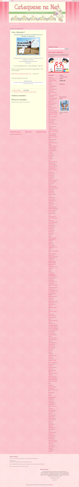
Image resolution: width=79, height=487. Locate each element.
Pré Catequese (51, 364)
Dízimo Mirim (51, 191)
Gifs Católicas (51, 233)
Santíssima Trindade (52, 410)
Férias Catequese (51, 216)
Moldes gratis (51, 314)
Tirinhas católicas (51, 435)
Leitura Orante (51, 280)
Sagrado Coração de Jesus (53, 406)
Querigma (50, 374)
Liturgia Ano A (51, 289)
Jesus (49, 271)
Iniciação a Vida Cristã (52, 266)
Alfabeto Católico (51, 78)
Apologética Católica (52, 89)
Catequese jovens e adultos (53, 136)
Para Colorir (51, 349)
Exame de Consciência (52, 210)
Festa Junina (50, 220)
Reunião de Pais (51, 388)
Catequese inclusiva (52, 133)
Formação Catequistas (52, 222)
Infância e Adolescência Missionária (52, 264)
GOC (49, 236)
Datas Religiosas (51, 168)
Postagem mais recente (15, 132)
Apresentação (51, 90)
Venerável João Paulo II (52, 440)
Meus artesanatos (51, 304)
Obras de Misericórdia (52, 334)
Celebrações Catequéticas (53, 142)
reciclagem (50, 385)
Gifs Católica (51, 231)
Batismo (50, 101)
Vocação (50, 448)
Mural (49, 318)
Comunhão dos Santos (52, 145)
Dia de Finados (51, 176)
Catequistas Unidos (52, 139)
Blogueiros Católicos (52, 107)
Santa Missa (50, 408)
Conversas (50, 152)
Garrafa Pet (50, 228)
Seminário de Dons (52, 418)
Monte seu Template (52, 317)
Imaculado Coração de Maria (53, 251)
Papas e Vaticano (51, 347)
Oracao (50, 336)
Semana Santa (51, 416)
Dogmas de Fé (51, 192)
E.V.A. (50, 195)
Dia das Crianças (51, 173)
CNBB (50, 144)
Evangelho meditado (52, 207)
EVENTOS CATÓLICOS (53, 208)
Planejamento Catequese (52, 360)
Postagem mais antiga (41, 132)
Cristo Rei (50, 158)
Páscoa (50, 352)
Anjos (49, 83)
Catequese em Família (52, 129)
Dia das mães (51, 175)
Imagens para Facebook (52, 256)
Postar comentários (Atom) (17, 134)
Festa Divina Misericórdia (53, 218)
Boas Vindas (51, 109)
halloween (50, 242)
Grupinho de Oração (52, 238)
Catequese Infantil (51, 135)
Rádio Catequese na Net (52, 379)
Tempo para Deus (27, 91)
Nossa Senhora (51, 323)
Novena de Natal (51, 331)
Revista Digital (51, 392)
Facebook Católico (52, 213)
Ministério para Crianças (52, 307)
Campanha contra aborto (52, 112)
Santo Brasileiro (51, 411)
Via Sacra (50, 443)
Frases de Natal (51, 225)
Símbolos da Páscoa (52, 419)
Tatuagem (50, 422)
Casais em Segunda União (53, 123)
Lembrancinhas (51, 283)
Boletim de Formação (52, 110)
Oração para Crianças (52, 339)
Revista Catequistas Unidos (53, 389)
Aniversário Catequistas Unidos (52, 81)
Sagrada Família (51, 404)
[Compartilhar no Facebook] (27, 90)
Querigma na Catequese (52, 377)
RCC (49, 383)
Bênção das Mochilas (52, 103)
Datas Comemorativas (52, 166)
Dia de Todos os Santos (52, 180)
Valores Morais (51, 438)
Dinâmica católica (51, 186)
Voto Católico (51, 449)
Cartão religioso (51, 120)
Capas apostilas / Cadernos (53, 116)
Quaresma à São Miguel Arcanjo (52, 371)
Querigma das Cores (52, 376)
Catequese (50, 128)
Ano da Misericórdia (52, 86)
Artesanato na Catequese (52, 92)
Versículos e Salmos (33, 91)
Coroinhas (50, 153)
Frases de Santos (51, 226)
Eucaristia (50, 205)
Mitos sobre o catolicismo (53, 311)
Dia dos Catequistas (52, 181)
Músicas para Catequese (52, 320)
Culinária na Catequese (52, 161)
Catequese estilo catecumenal (53, 131)
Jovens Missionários (52, 277)
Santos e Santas (51, 415)
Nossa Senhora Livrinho (52, 326)
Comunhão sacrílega (52, 147)
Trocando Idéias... (51, 437)
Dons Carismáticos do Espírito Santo (56, 52)
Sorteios (50, 421)
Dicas (49, 184)
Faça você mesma (51, 211)
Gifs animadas (51, 230)
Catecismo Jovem (51, 126)
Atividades (50, 96)
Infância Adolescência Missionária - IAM (52, 262)
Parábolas (50, 350)
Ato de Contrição (51, 99)
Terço (49, 430)
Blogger (51, 484)
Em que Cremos (51, 197)
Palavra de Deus (51, 344)
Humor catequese (51, 245)
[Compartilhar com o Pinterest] (28, 90)
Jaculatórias (50, 268)
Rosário (50, 395)
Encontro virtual (51, 199)
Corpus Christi (51, 155)
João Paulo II (51, 272)
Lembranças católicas (52, 281)
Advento (50, 77)
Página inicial (28, 132)
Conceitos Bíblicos (52, 149)
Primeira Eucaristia (52, 367)
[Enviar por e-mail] (23, 90)
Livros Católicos (51, 292)
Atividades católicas (52, 98)
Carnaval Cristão (51, 119)
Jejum (49, 269)
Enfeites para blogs (52, 200)
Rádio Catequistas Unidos (53, 381)
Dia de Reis (50, 178)
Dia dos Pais (50, 183)
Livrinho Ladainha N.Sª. (52, 290)
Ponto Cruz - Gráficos (52, 362)
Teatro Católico (51, 424)
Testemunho (50, 434)
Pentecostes (50, 358)
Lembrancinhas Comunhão (53, 285)
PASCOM (50, 353)
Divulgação (50, 189)
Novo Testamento (51, 333)
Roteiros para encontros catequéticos (52, 398)
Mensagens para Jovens (52, 301)
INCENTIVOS (51, 258)
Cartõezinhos (51, 122)
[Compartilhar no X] (26, 90)
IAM (49, 249)
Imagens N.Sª (51, 255)
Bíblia (49, 106)
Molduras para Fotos (52, 315)
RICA (49, 394)
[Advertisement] (59, 36)
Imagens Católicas (51, 253)
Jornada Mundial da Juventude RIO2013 (52, 275)
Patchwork (50, 357)
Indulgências (51, 259)
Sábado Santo (51, 399)
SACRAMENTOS (51, 403)
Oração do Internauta (52, 337)
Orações (50, 341)
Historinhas (50, 243)
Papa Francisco (51, 345)
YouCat (50, 451)
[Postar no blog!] (25, 90)
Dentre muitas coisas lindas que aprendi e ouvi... (22, 73)
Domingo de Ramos (52, 194)
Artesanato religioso (52, 95)
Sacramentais (51, 401)
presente (50, 365)
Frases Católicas (51, 223)
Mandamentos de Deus (52, 296)
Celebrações (50, 141)
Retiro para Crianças (52, 386)
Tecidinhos (50, 426)
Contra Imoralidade (52, 150)
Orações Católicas (21, 91)
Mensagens (16, 91)
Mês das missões (51, 302)
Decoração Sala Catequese (53, 169)
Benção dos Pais (51, 104)
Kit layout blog (51, 278)
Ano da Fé (50, 84)
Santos (50, 413)
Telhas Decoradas (51, 427)
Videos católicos (51, 445)
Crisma (50, 156)
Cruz (49, 160)
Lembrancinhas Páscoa (52, 287)
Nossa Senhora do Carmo (53, 325)
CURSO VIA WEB (52, 164)
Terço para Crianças (52, 432)
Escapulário (50, 202)
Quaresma (50, 369)
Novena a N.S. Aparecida (53, 328)
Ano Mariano (51, 87)
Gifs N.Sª (50, 234)
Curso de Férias (51, 163)
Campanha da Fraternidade (53, 114)
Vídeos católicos (51, 446)
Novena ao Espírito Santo (53, 330)
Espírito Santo (51, 203)
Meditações (50, 298)
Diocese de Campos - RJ (52, 187)
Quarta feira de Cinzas (52, 373)
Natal (49, 322)
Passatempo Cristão (52, 355)
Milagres (50, 305)
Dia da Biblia (51, 172)
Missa (49, 310)
